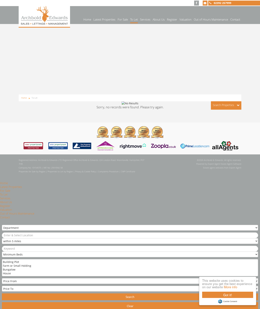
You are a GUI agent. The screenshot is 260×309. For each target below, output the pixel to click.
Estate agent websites (213, 167)
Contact (235, 19)
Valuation (185, 19)
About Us (159, 19)
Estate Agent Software (231, 163)
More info (230, 286)
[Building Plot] (129, 262)
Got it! (227, 294)
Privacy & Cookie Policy (85, 171)
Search (130, 297)
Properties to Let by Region (60, 171)
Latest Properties (104, 19)
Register (172, 19)
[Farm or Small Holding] (129, 266)
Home (87, 19)
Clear (130, 306)
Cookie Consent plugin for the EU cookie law (227, 301)
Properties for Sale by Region (32, 171)
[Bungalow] (129, 269)
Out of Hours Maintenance (211, 19)
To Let (134, 19)
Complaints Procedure (108, 171)
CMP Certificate (128, 171)
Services (145, 19)
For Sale (123, 19)
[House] (129, 273)
